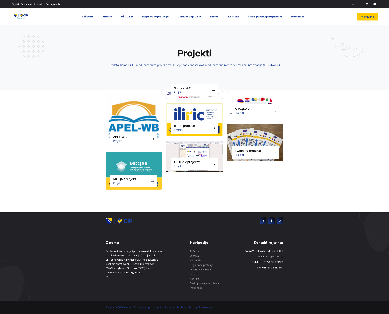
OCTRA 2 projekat (187, 162)
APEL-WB (120, 137)
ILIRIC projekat (184, 126)
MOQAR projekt (124, 179)
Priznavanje (367, 16)
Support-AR (182, 88)
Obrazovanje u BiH (189, 16)
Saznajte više (53, 4)
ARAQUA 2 (242, 109)
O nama (107, 16)
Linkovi (214, 16)
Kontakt (233, 16)
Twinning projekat (248, 151)
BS (367, 4)
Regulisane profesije (155, 16)
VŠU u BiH (127, 16)
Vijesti (15, 4)
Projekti (38, 4)
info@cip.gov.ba (274, 256)
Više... (109, 276)
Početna (87, 16)
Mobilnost (297, 16)
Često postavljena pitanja (265, 16)
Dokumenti (27, 4)
